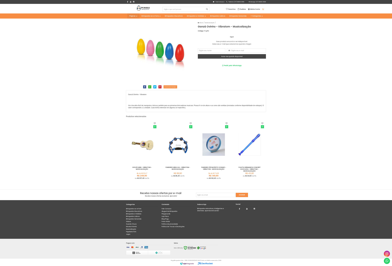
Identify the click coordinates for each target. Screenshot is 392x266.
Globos (128, 221)
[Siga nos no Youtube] (130, 2)
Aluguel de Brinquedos (169, 211)
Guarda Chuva (131, 224)
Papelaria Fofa (131, 232)
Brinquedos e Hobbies (133, 214)
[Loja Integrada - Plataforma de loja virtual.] (187, 263)
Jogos (128, 234)
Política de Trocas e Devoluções (173, 227)
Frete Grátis (166, 221)
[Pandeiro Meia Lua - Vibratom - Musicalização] (178, 150)
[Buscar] (207, 9)
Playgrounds (166, 214)
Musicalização (209, 23)
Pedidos (243, 9)
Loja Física (165, 216)
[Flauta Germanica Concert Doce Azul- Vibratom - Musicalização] (249, 150)
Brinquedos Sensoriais (133, 219)
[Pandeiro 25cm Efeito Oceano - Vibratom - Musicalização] (214, 151)
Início (201, 23)
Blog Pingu (165, 219)
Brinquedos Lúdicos (133, 216)
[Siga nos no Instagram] (133, 2)
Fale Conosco (219, 2)
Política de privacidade (170, 224)
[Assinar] (242, 195)
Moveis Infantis (131, 227)
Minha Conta (255, 9)
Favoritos (232, 9)
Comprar (145, 161)
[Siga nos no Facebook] (127, 2)
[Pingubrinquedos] (143, 8)
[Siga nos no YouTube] (246, 209)
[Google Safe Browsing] (201, 248)
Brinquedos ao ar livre (133, 209)
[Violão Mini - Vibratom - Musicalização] (142, 151)
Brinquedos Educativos (134, 211)
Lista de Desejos (171, 87)
